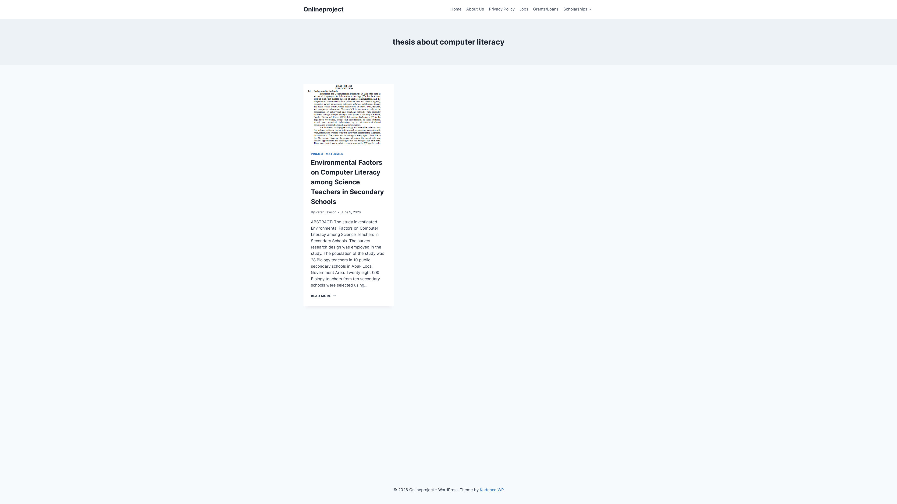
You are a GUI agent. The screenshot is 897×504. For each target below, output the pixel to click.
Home (456, 9)
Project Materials (327, 154)
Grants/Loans (546, 9)
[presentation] (348, 114)
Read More (323, 296)
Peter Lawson (326, 212)
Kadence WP (492, 489)
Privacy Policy (502, 9)
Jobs (523, 9)
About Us (475, 9)
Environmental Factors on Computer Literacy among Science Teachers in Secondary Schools (347, 182)
